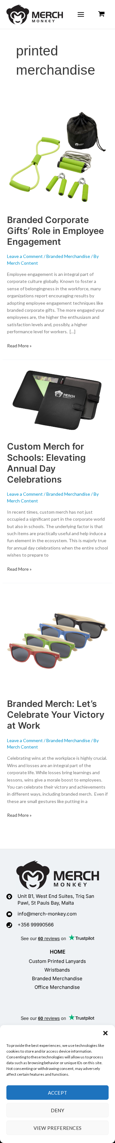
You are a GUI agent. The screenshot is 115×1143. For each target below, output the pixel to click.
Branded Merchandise (68, 256)
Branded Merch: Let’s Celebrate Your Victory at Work (55, 714)
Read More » (19, 345)
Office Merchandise (57, 987)
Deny (57, 1110)
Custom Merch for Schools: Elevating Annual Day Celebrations (46, 463)
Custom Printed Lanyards (57, 961)
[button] (105, 1033)
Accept (57, 1093)
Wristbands (57, 970)
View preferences (58, 1128)
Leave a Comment (25, 256)
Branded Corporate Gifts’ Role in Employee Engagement (55, 230)
